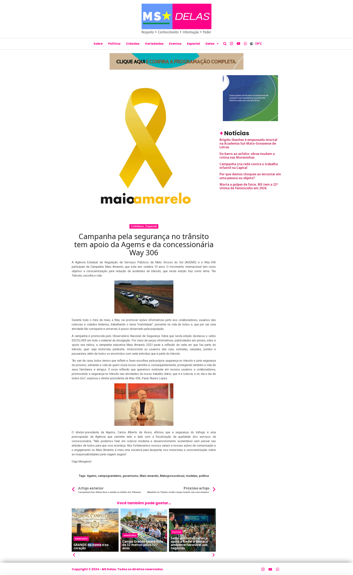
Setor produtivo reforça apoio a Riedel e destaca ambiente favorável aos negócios (189, 543)
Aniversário (81, 538)
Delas (210, 44)
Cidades (132, 44)
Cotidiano (137, 226)
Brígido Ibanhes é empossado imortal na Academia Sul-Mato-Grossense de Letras (248, 143)
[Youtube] (238, 43)
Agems (92, 476)
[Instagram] (231, 43)
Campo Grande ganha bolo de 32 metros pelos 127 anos (142, 544)
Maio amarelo (149, 476)
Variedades (154, 44)
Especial (193, 44)
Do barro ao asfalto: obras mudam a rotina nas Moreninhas (247, 156)
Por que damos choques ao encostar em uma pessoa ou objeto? (250, 176)
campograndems (109, 476)
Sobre (98, 44)
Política (114, 44)
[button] (225, 44)
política (204, 476)
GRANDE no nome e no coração (91, 546)
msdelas (191, 476)
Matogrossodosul (172, 476)
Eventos (175, 44)
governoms (130, 476)
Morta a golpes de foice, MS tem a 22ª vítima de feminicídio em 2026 (249, 186)
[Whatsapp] (245, 43)
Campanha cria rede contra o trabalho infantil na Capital (249, 166)
